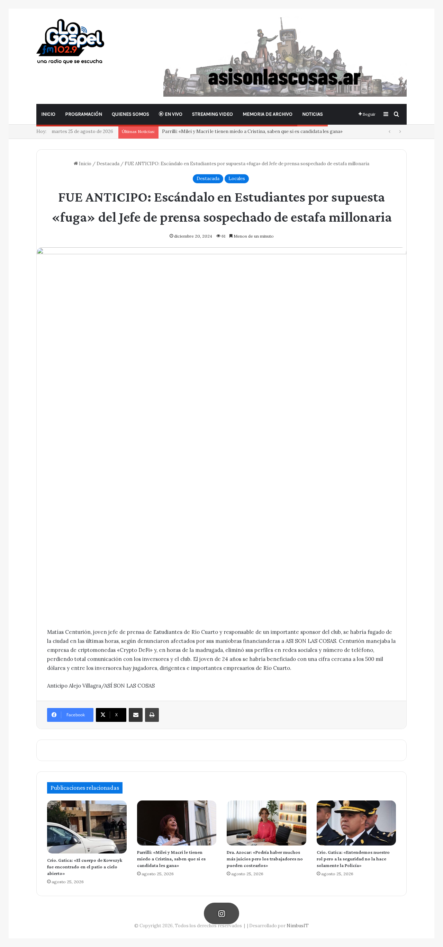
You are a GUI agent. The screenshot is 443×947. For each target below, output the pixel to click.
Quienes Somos (130, 114)
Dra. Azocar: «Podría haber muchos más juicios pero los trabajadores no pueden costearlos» (265, 858)
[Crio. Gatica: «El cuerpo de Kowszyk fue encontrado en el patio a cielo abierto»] (87, 826)
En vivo (173, 114)
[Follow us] (221, 913)
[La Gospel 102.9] (70, 41)
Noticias (312, 114)
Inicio (48, 114)
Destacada (108, 164)
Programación (83, 114)
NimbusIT (298, 926)
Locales (236, 179)
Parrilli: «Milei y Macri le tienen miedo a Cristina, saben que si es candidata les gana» (252, 131)
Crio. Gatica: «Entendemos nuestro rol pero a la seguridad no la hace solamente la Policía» (353, 858)
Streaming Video (212, 114)
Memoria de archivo (267, 114)
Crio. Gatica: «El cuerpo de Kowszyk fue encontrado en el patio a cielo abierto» (84, 866)
